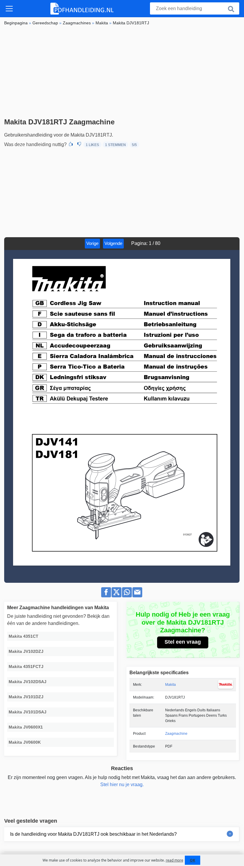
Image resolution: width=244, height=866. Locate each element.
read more (174, 860)
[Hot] (71, 144)
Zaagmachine (176, 734)
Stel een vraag (183, 642)
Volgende (113, 243)
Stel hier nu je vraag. (122, 784)
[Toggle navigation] (9, 8)
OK (192, 860)
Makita (170, 685)
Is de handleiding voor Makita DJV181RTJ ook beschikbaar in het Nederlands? (93, 834)
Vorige (92, 243)
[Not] (79, 144)
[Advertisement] (122, 73)
